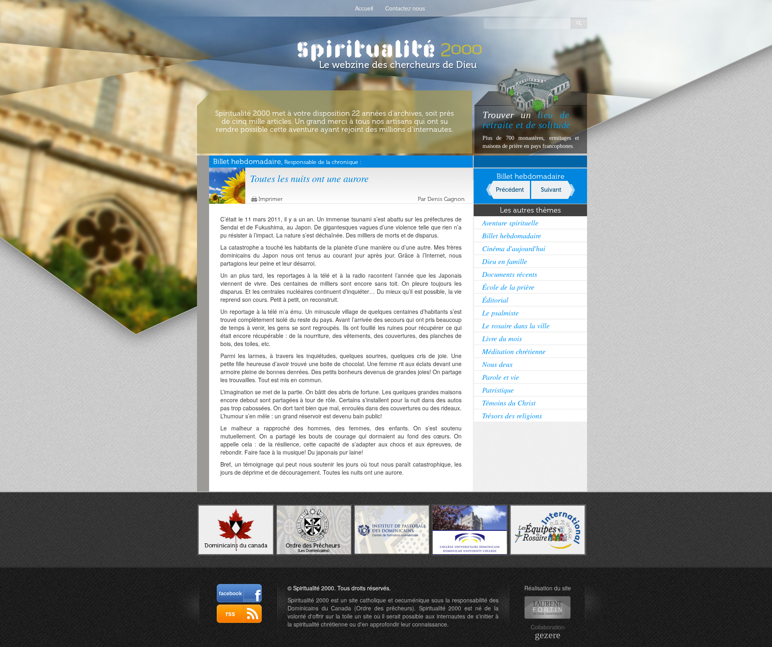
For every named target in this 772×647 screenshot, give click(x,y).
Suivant (551, 189)
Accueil (364, 8)
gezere (548, 635)
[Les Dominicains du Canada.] (235, 529)
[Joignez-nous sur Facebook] (239, 593)
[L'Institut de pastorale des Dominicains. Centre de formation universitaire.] (391, 529)
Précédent (510, 189)
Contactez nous (405, 8)
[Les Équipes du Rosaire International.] (547, 529)
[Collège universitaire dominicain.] (469, 529)
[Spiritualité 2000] (386, 48)
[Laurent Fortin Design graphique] (547, 607)
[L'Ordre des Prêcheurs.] (313, 529)
